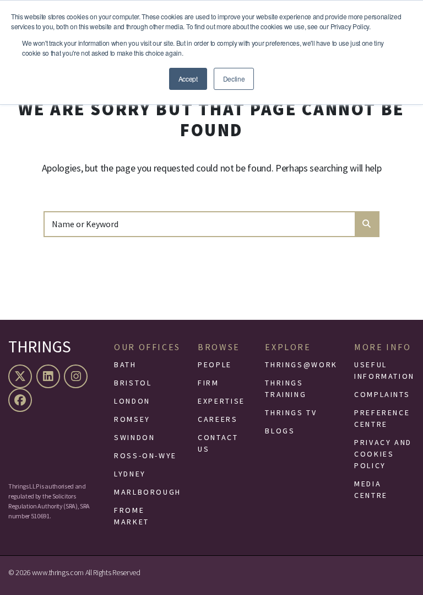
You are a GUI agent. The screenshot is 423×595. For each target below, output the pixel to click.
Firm (208, 383)
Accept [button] (188, 78)
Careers (217, 419)
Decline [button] (234, 78)
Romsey (132, 419)
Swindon (134, 437)
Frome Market (131, 516)
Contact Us (218, 443)
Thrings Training (285, 388)
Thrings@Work (301, 364)
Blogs (280, 431)
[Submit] (366, 224)
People (215, 364)
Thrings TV (291, 412)
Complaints (382, 394)
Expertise (221, 401)
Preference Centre (382, 418)
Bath (125, 364)
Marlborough (147, 492)
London (132, 401)
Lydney (130, 474)
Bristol (132, 383)
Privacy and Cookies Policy (383, 453)
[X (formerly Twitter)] (21, 376)
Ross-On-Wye (145, 455)
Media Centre (371, 489)
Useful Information (384, 370)
